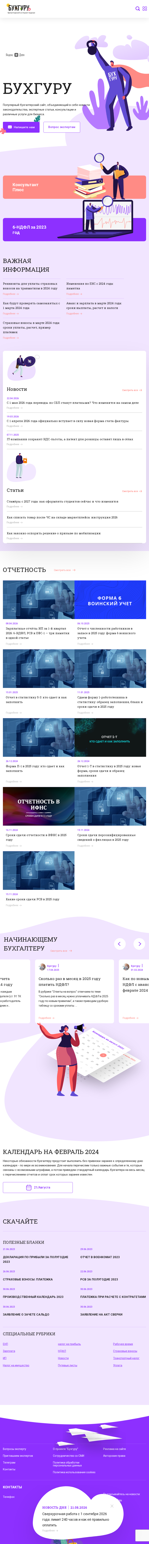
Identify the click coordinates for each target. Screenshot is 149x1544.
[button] (120, 944)
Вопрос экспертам (61, 127)
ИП (4, 1358)
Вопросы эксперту (14, 1449)
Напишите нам (24, 127)
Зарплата (9, 1351)
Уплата (117, 1365)
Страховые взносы (125, 1351)
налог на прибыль (69, 1344)
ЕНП (5, 1344)
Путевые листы (67, 1365)
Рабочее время (123, 1344)
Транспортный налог (126, 1358)
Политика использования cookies (74, 1472)
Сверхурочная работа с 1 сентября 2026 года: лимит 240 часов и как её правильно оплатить (75, 1519)
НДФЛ (62, 1351)
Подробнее (48, 1530)
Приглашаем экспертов (18, 1455)
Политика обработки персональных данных (67, 1464)
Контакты (9, 1469)
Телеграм (9, 1462)
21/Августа (42, 1187)
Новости (63, 1358)
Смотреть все (130, 390)
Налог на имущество (16, 1365)
